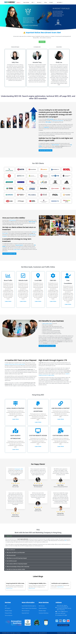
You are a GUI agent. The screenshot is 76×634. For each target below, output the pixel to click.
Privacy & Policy (8, 613)
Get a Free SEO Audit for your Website (47, 345)
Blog (45, 2)
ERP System (7, 608)
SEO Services (42, 605)
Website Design (8, 610)
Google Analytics (17, 249)
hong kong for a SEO (19, 469)
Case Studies (26, 2)
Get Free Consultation (63, 625)
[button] (38, 536)
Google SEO (46, 127)
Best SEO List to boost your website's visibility (16, 569)
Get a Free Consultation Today (9, 253)
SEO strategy (48, 122)
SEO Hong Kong (50, 119)
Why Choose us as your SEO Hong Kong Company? (17, 558)
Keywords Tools (25, 613)
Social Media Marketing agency (29, 605)
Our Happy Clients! (38, 464)
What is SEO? (9, 536)
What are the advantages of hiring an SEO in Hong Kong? (18, 566)
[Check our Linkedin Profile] (57, 621)
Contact (51, 2)
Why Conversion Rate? (11, 555)
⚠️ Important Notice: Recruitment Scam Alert (42, 32)
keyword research (55, 144)
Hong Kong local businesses (57, 120)
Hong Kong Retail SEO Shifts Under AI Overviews (18, 583)
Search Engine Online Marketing (29, 608)
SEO (32, 2)
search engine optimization (22, 539)
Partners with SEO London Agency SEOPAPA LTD (38, 632)
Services (39, 2)
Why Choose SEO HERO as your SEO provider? (16, 552)
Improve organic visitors (47, 323)
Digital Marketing (42, 608)
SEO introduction (25, 610)
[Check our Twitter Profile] (64, 621)
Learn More (8, 301)
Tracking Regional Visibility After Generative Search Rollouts (45, 583)
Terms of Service (8, 615)
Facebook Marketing (43, 613)
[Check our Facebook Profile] (61, 621)
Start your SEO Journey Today (45, 150)
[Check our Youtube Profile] (69, 621)
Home (18, 2)
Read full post (9, 588)
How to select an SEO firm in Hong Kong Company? (17, 563)
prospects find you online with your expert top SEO (15, 364)
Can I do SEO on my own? (12, 561)
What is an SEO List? (11, 549)
